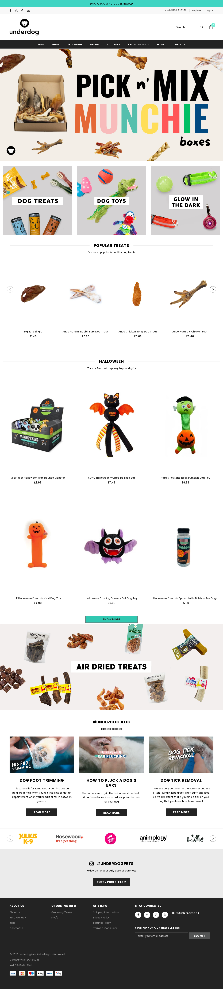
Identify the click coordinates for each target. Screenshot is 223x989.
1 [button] (105, 152)
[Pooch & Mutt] (195, 838)
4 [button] (118, 152)
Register (197, 10)
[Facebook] (12, 11)
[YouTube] (29, 11)
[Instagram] (18, 11)
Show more (112, 619)
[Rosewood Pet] (69, 838)
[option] (111, 105)
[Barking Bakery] (111, 838)
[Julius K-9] (28, 838)
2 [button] (109, 152)
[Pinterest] (23, 11)
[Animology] (153, 838)
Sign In (210, 10)
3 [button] (114, 152)
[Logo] (24, 27)
